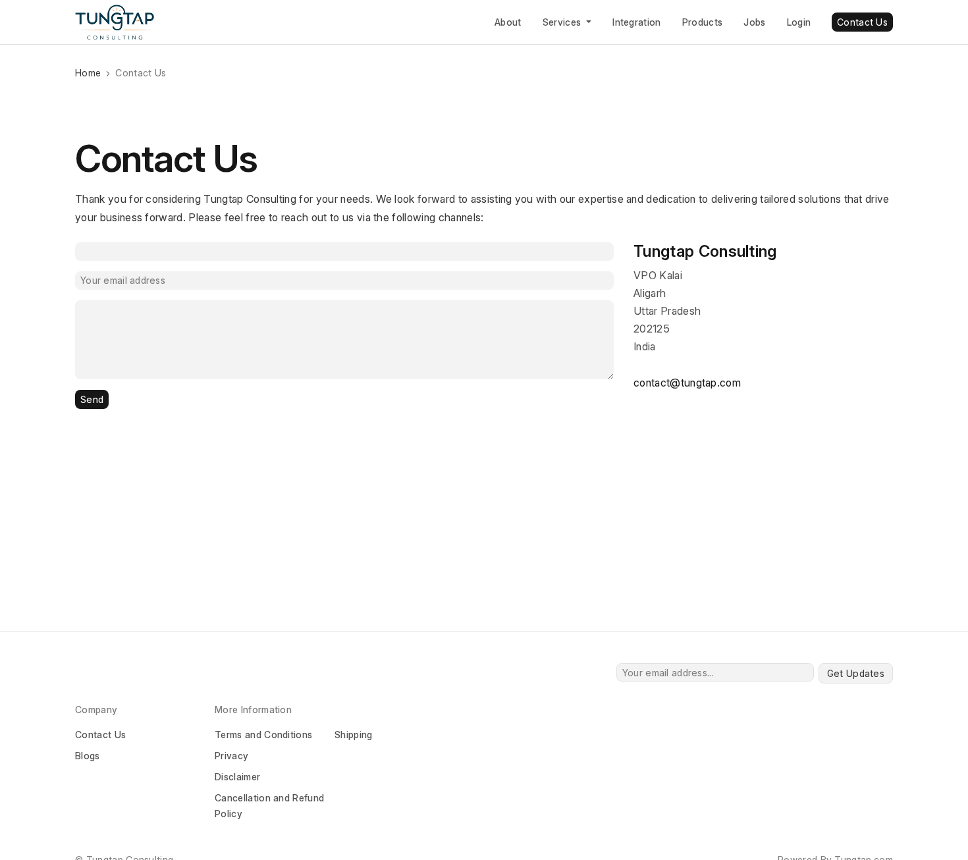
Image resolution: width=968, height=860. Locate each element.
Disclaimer (237, 776)
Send (91, 399)
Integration (636, 22)
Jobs (754, 22)
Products (702, 22)
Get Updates (855, 673)
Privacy (231, 755)
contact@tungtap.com (687, 382)
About (508, 22)
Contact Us (862, 22)
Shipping (354, 734)
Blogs (87, 755)
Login (799, 22)
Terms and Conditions (263, 734)
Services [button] (563, 22)
